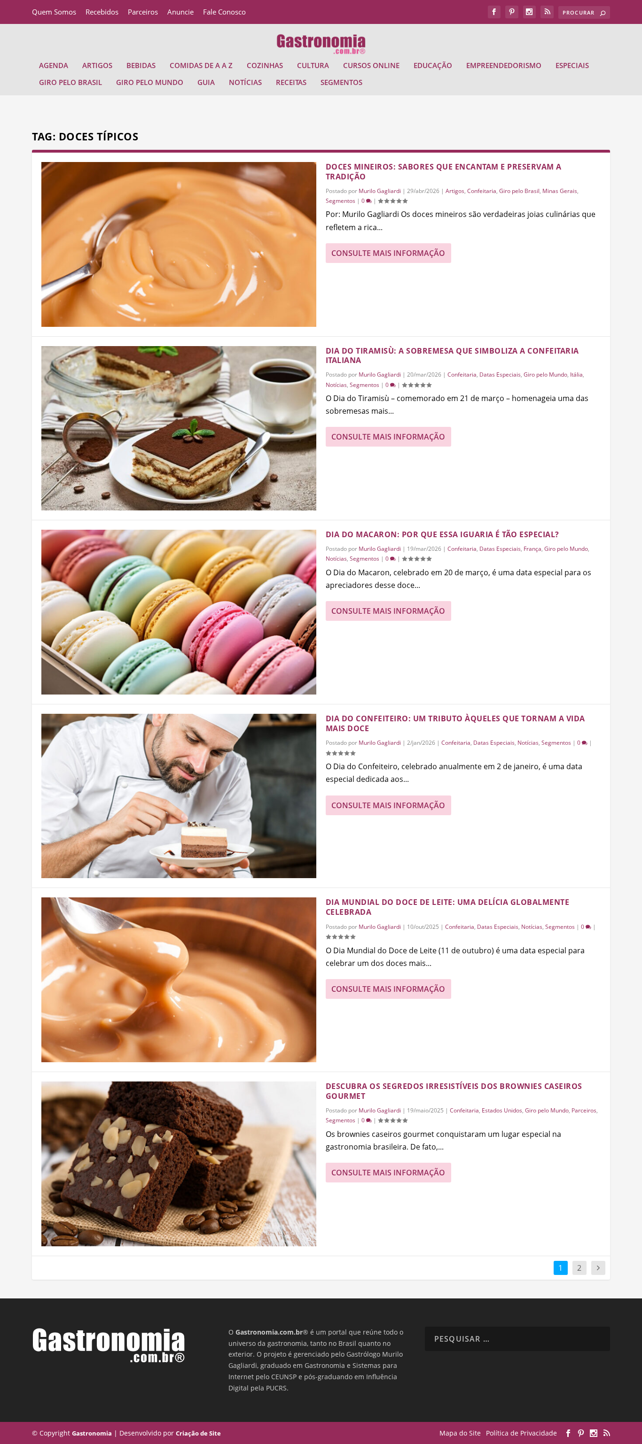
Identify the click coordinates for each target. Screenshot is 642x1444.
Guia (206, 82)
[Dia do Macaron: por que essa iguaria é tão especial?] (178, 612)
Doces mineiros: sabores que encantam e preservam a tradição (444, 172)
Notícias (245, 82)
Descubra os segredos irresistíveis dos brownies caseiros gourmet (454, 1091)
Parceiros (143, 11)
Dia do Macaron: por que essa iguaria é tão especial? (442, 534)
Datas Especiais (500, 374)
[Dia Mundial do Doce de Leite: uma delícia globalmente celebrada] (178, 979)
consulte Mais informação (388, 253)
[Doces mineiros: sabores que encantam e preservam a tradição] (178, 244)
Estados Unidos (502, 1110)
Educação (433, 66)
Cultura (313, 66)
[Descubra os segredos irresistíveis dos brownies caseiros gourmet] (178, 1163)
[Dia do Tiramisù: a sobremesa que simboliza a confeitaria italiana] (178, 428)
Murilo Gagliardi (380, 191)
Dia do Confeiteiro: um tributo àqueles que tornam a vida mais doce (455, 723)
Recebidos (102, 11)
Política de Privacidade (521, 1433)
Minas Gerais (559, 191)
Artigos (97, 66)
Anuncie (180, 11)
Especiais (572, 66)
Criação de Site (198, 1433)
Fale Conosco (224, 11)
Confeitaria (481, 191)
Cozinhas (265, 66)
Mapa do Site (460, 1433)
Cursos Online (371, 66)
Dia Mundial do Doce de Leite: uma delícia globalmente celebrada (448, 907)
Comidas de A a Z (201, 66)
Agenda (53, 66)
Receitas (291, 82)
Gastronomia (92, 1433)
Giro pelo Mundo (149, 82)
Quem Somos (54, 11)
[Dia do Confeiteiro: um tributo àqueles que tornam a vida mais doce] (178, 796)
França (532, 549)
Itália (576, 374)
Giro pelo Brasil (70, 82)
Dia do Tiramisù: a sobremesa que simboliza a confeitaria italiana (452, 356)
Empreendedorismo (503, 66)
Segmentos (341, 82)
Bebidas (141, 66)
